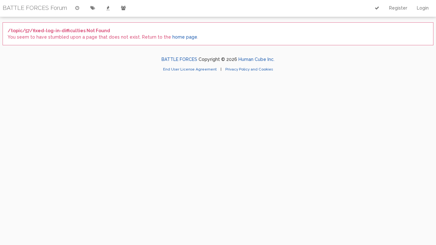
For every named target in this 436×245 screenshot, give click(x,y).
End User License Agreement (190, 69)
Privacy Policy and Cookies (249, 69)
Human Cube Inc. (256, 59)
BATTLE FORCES (179, 59)
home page (184, 37)
